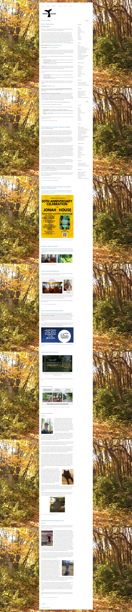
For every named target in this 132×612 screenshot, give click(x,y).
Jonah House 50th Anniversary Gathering (52, 310)
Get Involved (54, 6)
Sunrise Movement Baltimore (82, 56)
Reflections (67, 344)
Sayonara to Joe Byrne (47, 413)
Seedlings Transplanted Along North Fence (52, 520)
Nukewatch (79, 54)
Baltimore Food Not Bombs (82, 91)
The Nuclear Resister (81, 57)
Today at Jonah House (47, 386)
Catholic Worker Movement (82, 83)
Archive (65, 6)
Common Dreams (80, 66)
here (59, 177)
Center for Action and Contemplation (83, 85)
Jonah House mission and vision (50, 249)
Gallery (61, 344)
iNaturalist (79, 96)
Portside (79, 70)
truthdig (79, 75)
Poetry (79, 35)
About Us (42, 6)
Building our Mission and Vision (49, 246)
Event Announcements (59, 239)
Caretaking (50, 406)
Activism (50, 239)
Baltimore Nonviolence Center (82, 47)
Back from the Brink (81, 46)
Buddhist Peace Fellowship (82, 82)
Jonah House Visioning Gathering (50, 271)
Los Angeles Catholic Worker (82, 51)
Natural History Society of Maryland (83, 97)
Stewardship (80, 39)
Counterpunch (80, 67)
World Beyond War (81, 59)
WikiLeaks (79, 76)
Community (53, 239)
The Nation (79, 72)
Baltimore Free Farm (81, 92)
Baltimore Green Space (81, 93)
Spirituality (70, 344)
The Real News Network (81, 73)
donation (70, 300)
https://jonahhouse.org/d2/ (68, 42)
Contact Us (71, 6)
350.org (79, 45)
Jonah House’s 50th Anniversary (49, 352)
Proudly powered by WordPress (45, 607)
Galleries (48, 6)
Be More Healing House (47, 24)
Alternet (79, 65)
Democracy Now (80, 149)
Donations (60, 6)
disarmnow (49, 20)
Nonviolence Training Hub (82, 52)
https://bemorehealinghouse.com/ (56, 45)
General (50, 120)
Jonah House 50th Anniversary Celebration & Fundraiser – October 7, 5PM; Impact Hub (56, 187)
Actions (79, 26)
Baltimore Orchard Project (82, 94)
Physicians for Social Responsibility (83, 55)
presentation (57, 323)
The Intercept (80, 71)
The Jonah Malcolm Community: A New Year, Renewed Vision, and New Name (55, 127)
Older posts (43, 603)
